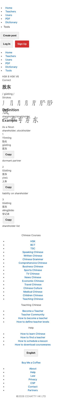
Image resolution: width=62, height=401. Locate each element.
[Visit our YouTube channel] (36, 359)
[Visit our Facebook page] (25, 359)
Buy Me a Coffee (31, 362)
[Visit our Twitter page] (29, 359)
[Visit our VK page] (33, 359)
